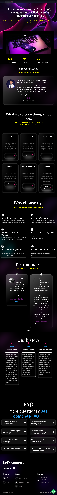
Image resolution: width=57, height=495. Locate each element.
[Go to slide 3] (29, 330)
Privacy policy (51, 492)
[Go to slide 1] (27, 330)
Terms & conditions (42, 492)
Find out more (9, 155)
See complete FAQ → (30, 413)
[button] (2, 300)
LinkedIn (7, 467)
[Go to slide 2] (28, 330)
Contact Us (21, 486)
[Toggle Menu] (2, 1)
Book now (7, 1)
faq (8, 482)
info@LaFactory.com (24, 482)
